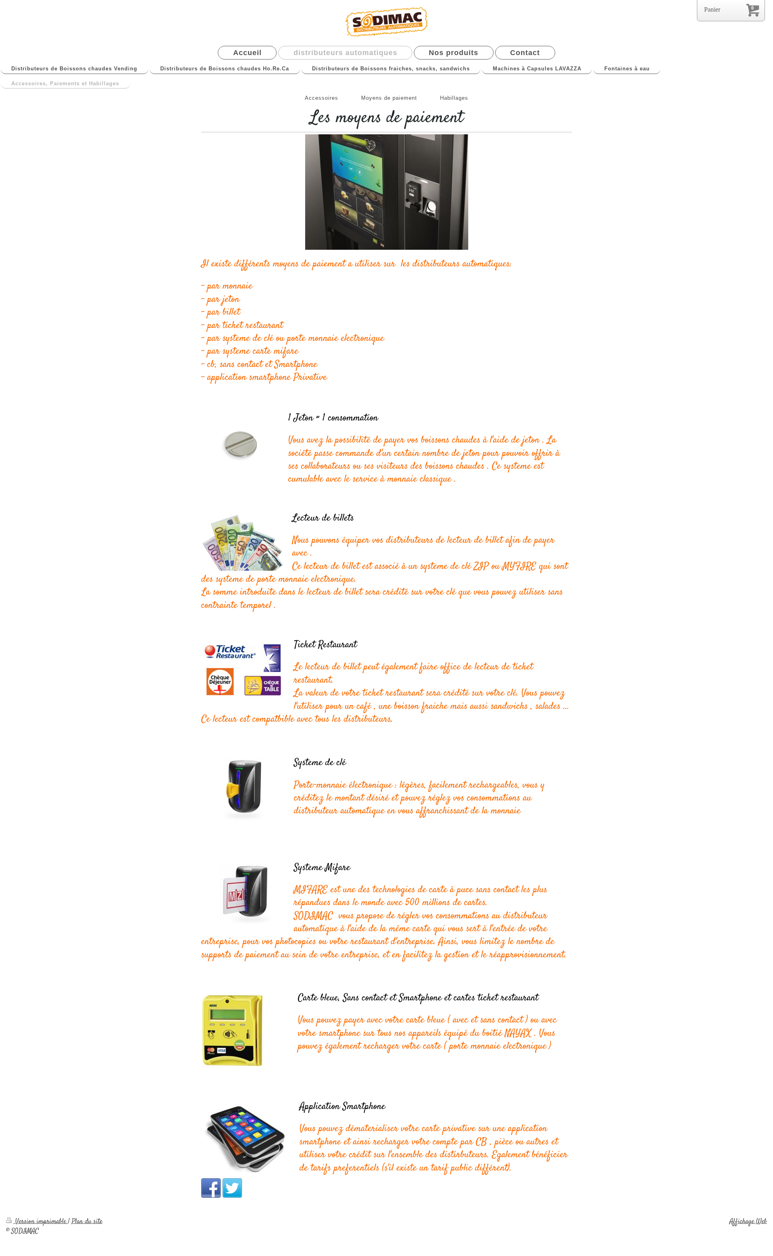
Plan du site (87, 1221)
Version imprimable (40, 1221)
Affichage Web (748, 1221)
